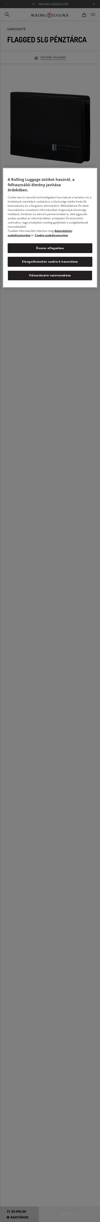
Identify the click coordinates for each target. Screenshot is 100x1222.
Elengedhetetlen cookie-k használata (50, 262)
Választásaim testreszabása (50, 275)
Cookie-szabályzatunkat (51, 235)
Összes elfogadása (50, 248)
